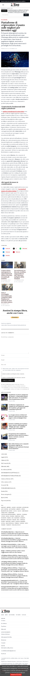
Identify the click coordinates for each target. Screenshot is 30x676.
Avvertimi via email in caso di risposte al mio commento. (12, 373)
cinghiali (24, 514)
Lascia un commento (6, 323)
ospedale (22, 519)
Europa (9, 325)
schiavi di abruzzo (20, 521)
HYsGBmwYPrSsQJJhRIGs (8, 544)
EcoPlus (24, 614)
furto (22, 516)
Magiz (3, 550)
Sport (2, 497)
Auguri (2, 457)
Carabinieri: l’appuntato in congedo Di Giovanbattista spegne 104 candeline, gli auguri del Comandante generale (19, 407)
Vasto (26, 523)
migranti (22, 517)
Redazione (3, 640)
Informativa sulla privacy (7, 647)
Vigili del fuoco (16, 524)
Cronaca (3, 620)
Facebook (3, 653)
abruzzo (9, 507)
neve (18, 519)
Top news (3, 500)
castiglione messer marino (8, 514)
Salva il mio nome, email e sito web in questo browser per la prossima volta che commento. (16, 369)
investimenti (14, 325)
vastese (22, 523)
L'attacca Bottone (5, 479)
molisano (9, 519)
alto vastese (4, 509)
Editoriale (3, 466)
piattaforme (23, 325)
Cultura (3, 460)
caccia (15, 510)
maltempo (17, 517)
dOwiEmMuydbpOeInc (7, 532)
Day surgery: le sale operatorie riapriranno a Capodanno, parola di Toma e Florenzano (15, 388)
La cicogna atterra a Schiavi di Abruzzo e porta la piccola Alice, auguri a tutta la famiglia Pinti (18, 416)
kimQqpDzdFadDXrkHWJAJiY (9, 580)
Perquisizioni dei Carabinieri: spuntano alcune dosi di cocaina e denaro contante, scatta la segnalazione (18, 436)
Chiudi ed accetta (16, 674)
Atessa (23, 509)
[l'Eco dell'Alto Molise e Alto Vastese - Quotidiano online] (15, 4)
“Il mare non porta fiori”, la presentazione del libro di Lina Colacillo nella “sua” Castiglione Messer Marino (15, 569)
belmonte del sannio (6, 510)
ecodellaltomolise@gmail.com (8, 650)
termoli (17, 523)
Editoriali (3, 629)
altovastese (12, 509)
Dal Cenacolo (4, 463)
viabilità (8, 524)
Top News (18, 614)
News (2, 485)
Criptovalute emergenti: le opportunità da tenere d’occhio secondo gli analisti (6, 274)
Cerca (26, 14)
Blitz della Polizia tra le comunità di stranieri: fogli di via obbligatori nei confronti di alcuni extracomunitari (19, 446)
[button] (3, 5)
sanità (13, 521)
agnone (14, 507)
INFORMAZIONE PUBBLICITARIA (10, 475)
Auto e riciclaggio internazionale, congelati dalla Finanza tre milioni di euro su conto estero (6, 297)
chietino (19, 514)
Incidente (3, 517)
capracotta (4, 512)
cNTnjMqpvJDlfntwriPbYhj (9, 555)
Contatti (3, 643)
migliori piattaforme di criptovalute (13, 111)
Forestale (17, 516)
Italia (19, 325)
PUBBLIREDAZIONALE (7, 488)
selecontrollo (10, 523)
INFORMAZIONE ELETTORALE (9, 472)
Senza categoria (5, 494)
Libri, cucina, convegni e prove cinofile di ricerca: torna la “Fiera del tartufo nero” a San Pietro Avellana (14, 546)
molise (14, 519)
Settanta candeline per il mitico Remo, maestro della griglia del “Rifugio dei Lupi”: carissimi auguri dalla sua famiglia (18, 426)
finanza (12, 516)
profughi (8, 521)
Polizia (3, 521)
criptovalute (4, 325)
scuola (3, 523)
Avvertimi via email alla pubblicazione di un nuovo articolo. (13, 377)
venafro (3, 524)
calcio (19, 510)
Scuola (3, 491)
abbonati (3, 507)
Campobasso (25, 510)
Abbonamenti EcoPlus (6, 637)
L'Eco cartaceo (5, 482)
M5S (13, 517)
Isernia (9, 517)
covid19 (3, 516)
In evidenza (4, 19)
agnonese (19, 507)
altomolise (25, 507)
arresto (18, 509)
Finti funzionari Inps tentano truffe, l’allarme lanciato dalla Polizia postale (13, 385)
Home (2, 614)
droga (7, 516)
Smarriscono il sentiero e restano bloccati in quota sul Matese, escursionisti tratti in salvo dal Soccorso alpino (15, 533)
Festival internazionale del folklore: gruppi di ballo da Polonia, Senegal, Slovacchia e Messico (14, 540)
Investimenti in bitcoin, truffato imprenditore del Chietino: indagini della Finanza (20, 274)
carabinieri (11, 512)
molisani (3, 519)
